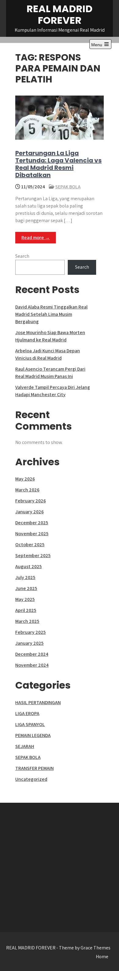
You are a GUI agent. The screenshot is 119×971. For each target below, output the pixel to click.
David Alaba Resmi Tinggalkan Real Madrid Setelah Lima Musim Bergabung (51, 314)
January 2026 (29, 511)
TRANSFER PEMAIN (34, 768)
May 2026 (25, 479)
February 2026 (30, 501)
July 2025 (25, 577)
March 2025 (27, 621)
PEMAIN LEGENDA (33, 735)
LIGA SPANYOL (30, 724)
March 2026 (27, 490)
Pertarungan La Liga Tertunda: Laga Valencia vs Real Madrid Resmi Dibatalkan (58, 164)
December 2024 (31, 654)
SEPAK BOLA (68, 186)
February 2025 (30, 632)
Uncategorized (31, 779)
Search (22, 256)
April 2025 (25, 610)
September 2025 (33, 555)
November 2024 (32, 665)
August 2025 (28, 566)
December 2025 (31, 522)
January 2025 (29, 643)
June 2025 (26, 588)
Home (102, 956)
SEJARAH (24, 746)
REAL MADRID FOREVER (59, 14)
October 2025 (30, 544)
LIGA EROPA (27, 713)
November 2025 (32, 533)
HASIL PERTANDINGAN (38, 702)
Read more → (35, 237)
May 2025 (25, 599)
